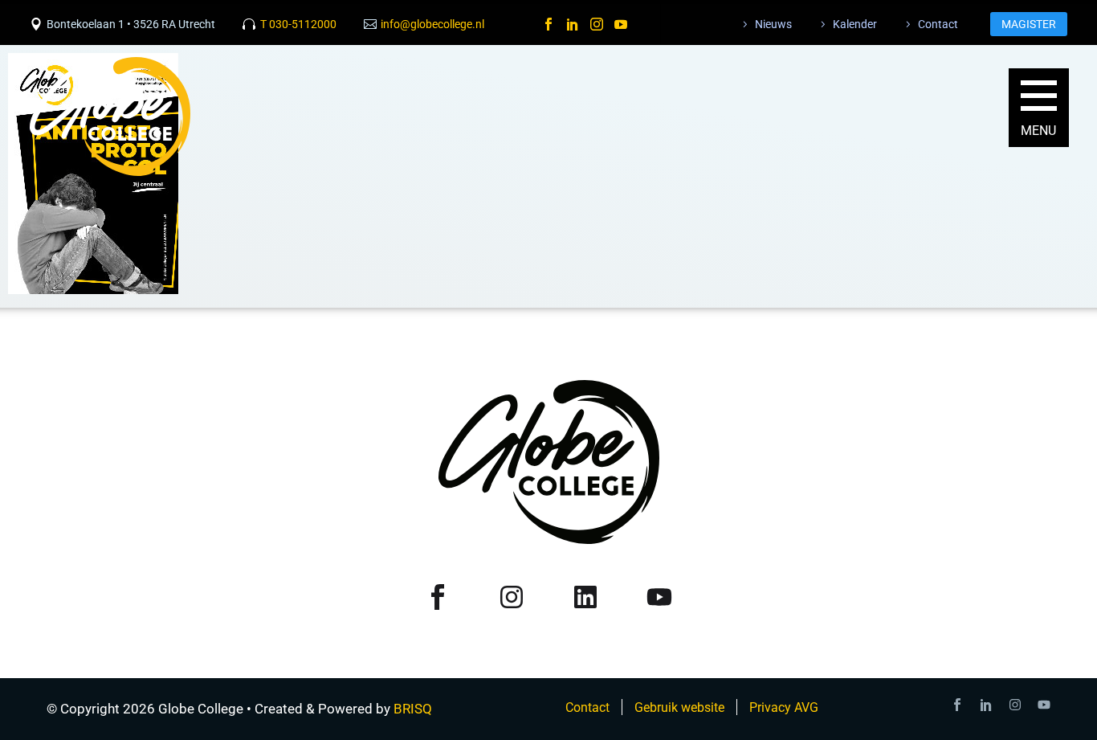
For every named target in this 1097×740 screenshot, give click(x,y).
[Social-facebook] (957, 704)
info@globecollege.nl (432, 24)
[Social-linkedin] (986, 704)
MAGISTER (1028, 24)
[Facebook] (548, 24)
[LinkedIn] (573, 24)
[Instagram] (597, 24)
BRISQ (413, 709)
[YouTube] (621, 24)
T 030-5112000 (298, 24)
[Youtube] (1044, 704)
